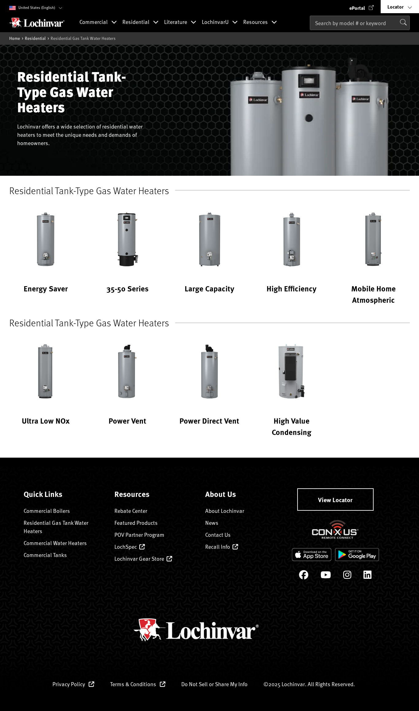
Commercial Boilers (47, 510)
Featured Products (136, 522)
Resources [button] (256, 22)
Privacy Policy (69, 684)
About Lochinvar (224, 510)
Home (14, 38)
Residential (35, 38)
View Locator (335, 499)
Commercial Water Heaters (55, 543)
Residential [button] (136, 22)
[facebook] (303, 576)
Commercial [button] (94, 22)
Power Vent (127, 420)
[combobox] (360, 23)
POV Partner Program (139, 534)
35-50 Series (127, 288)
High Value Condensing (291, 426)
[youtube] (326, 576)
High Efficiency (292, 288)
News (211, 522)
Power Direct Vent (209, 420)
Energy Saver (46, 288)
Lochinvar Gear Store (139, 558)
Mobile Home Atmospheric (373, 294)
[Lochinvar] (36, 22)
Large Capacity (209, 288)
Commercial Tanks (45, 555)
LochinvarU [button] (216, 22)
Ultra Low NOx (46, 420)
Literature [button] (176, 22)
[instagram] (347, 576)
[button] (361, 6)
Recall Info (217, 546)
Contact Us (218, 534)
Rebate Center (130, 510)
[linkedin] (367, 576)
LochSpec (125, 546)
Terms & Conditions (133, 684)
